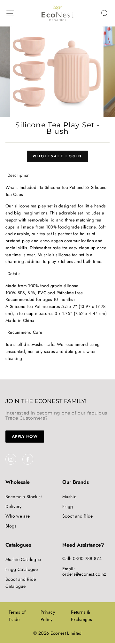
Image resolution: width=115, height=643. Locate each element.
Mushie (69, 496)
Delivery (13, 506)
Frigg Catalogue (21, 569)
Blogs (11, 526)
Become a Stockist (23, 496)
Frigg (67, 506)
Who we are (17, 516)
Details (13, 273)
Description (18, 175)
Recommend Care (24, 332)
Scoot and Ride (77, 516)
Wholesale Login (57, 156)
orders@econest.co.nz (84, 574)
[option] (57, 71)
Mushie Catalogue (23, 559)
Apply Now (25, 436)
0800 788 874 (87, 558)
